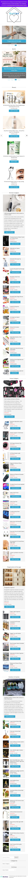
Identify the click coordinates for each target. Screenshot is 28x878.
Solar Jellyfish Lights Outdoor (16, 750)
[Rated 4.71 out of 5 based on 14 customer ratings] (17, 328)
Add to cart (14, 161)
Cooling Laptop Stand (14, 511)
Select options (14, 110)
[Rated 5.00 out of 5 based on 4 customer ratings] (17, 239)
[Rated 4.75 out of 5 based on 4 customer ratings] (17, 803)
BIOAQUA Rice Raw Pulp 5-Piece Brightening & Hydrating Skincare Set (14, 106)
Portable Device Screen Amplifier (17, 484)
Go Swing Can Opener (15, 317)
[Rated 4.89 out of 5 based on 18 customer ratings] (17, 522)
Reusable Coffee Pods (15, 276)
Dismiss (25, 5)
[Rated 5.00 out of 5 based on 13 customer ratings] (17, 532)
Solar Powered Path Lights (16, 844)
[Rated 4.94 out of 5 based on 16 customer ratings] (17, 644)
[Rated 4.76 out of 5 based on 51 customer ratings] (17, 260)
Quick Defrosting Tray (15, 286)
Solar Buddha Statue (14, 780)
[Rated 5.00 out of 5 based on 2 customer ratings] (17, 555)
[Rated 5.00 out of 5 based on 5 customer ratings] (17, 813)
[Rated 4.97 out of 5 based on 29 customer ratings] (17, 845)
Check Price (14, 373)
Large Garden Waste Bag (15, 721)
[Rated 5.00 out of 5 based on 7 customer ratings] (17, 318)
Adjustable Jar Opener (15, 248)
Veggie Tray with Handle (15, 633)
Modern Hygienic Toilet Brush (16, 432)
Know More (14, 43)
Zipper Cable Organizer (15, 611)
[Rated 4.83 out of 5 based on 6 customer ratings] (17, 288)
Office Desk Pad (13, 501)
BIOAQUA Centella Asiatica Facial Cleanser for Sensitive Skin (14, 156)
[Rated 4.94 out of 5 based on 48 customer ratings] (17, 454)
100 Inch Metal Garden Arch (16, 811)
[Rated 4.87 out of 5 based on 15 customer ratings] (17, 634)
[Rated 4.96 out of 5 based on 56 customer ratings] (17, 503)
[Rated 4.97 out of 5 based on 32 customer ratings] (17, 475)
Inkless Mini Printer (14, 492)
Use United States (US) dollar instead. (15, 5)
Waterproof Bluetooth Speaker (17, 474)
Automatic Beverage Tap (15, 258)
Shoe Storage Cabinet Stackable (17, 643)
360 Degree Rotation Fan (15, 443)
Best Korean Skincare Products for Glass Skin (14, 69)
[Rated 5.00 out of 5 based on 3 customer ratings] (17, 613)
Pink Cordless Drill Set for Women (11, 399)
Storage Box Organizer (9, 587)
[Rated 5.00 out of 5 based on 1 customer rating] (14, 412)
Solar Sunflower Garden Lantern (17, 741)
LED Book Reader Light (15, 453)
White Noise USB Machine (15, 521)
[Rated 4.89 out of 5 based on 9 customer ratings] (17, 434)
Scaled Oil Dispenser (14, 306)
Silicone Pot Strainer (14, 327)
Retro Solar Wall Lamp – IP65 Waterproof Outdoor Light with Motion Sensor (17, 761)
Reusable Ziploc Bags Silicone (16, 296)
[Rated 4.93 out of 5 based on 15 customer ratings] (17, 278)
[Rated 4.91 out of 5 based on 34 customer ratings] (17, 362)
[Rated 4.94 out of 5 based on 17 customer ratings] (17, 444)
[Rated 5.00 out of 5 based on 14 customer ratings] (17, 654)
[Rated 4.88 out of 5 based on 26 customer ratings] (17, 298)
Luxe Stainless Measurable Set (16, 370)
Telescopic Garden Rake (15, 731)
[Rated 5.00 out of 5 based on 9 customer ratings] (17, 824)
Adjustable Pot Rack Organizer (16, 653)
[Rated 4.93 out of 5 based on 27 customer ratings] (17, 494)
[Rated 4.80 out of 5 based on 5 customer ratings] (17, 544)
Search (16, 857)
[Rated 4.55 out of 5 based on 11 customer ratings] (17, 732)
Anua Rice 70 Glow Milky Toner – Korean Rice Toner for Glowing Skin (14, 131)
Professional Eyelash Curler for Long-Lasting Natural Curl (14, 182)
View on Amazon (15, 272)
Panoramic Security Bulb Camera (17, 531)
